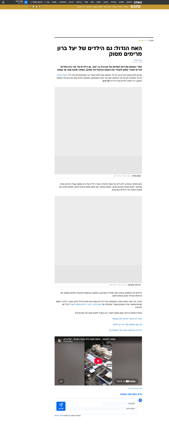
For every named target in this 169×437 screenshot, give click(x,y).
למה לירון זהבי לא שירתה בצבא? (127, 319)
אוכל (86, 2)
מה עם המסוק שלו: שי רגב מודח (127, 325)
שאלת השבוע (97, 7)
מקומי (126, 7)
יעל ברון (131, 388)
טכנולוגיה (62, 2)
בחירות (113, 2)
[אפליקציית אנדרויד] (39, 6)
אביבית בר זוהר (94, 304)
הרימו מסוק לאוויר (78, 304)
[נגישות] (3, 2)
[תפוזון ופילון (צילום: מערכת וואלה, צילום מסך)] (98, 132)
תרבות (105, 2)
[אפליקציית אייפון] (36, 6)
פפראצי (89, 7)
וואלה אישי (107, 7)
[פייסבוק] (30, 6)
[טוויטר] (33, 6)
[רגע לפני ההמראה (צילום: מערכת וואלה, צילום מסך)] (98, 241)
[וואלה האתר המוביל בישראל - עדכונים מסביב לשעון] (138, 2)
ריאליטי (120, 7)
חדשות (129, 2)
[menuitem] (128, 2)
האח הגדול (62, 75)
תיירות (71, 2)
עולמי (114, 7)
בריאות (79, 2)
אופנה (54, 2)
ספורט (121, 2)
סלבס (99, 2)
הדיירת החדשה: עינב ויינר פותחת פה (125, 330)
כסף (92, 2)
